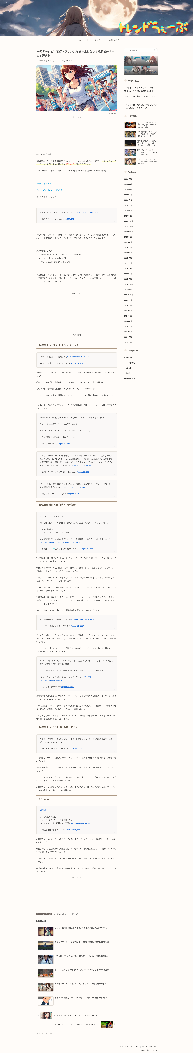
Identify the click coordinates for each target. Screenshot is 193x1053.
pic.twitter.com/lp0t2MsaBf (81, 465)
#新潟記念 (44, 810)
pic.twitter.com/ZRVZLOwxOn (73, 487)
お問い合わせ (153, 1047)
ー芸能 (49, 914)
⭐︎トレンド (41, 914)
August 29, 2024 (83, 472)
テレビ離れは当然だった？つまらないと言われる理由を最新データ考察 (140, 106)
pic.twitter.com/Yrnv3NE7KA (87, 212)
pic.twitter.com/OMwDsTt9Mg (82, 619)
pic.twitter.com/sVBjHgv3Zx (78, 357)
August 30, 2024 (68, 219)
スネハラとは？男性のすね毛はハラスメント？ (140, 98)
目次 (74, 335)
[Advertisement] (76, 132)
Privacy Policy (135, 1047)
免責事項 (144, 1047)
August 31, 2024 (77, 363)
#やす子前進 (86, 677)
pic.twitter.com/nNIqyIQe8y (50, 542)
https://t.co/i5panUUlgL (71, 542)
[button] (154, 50)
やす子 (76, 914)
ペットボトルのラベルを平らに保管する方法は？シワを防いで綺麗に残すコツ (140, 89)
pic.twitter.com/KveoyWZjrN (82, 823)
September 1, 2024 (73, 830)
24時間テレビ (59, 914)
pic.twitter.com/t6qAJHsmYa (51, 680)
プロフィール (124, 1047)
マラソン (68, 914)
